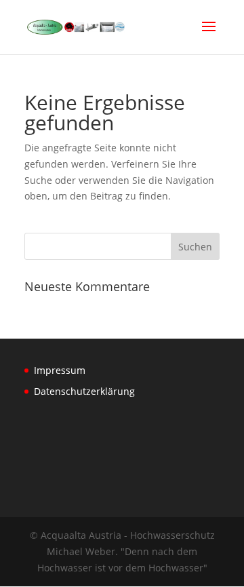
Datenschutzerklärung (84, 391)
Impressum (59, 370)
